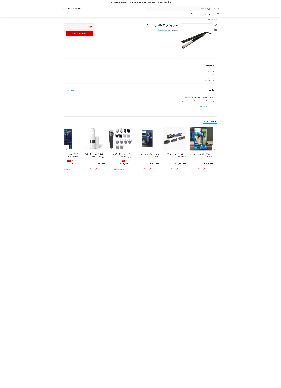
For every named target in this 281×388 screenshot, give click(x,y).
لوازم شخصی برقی (206, 20)
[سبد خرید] (62, 8)
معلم (217, 8)
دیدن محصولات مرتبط (79, 33)
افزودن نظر (71, 90)
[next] (66, 149)
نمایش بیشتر (212, 80)
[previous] (214, 149)
